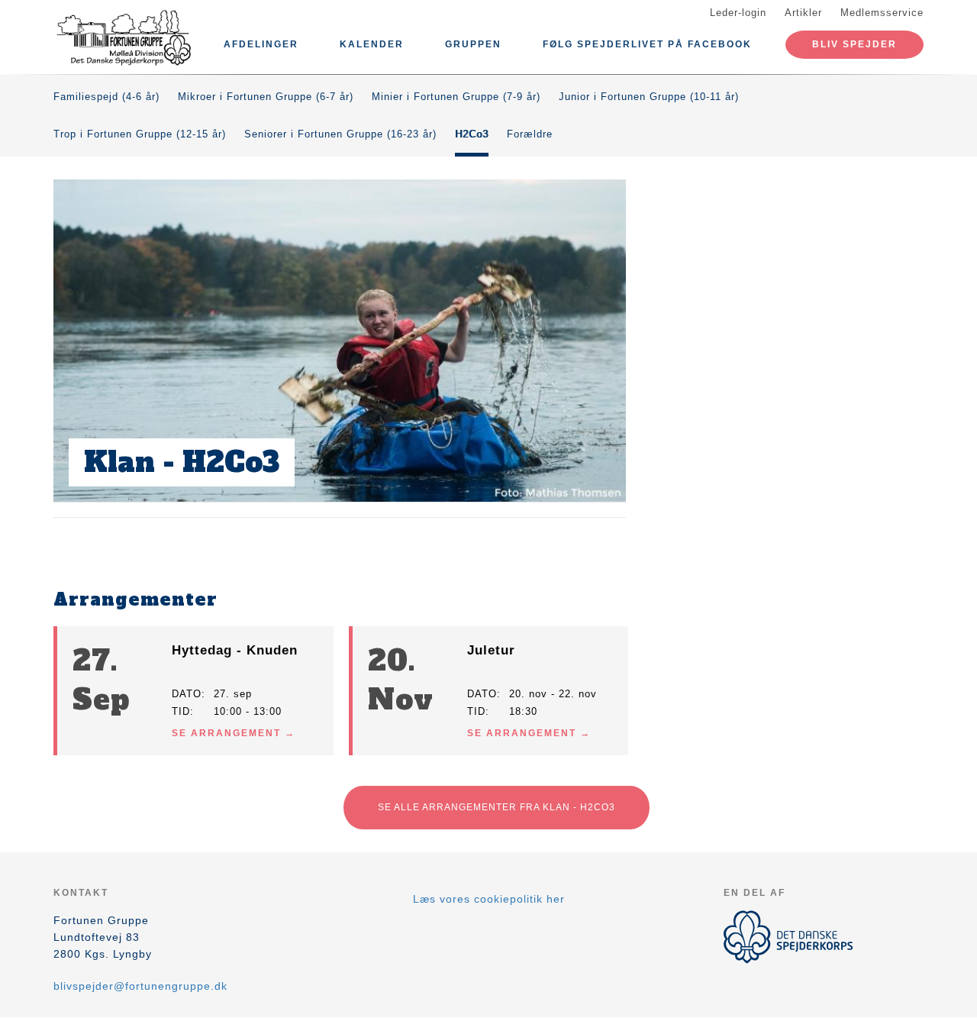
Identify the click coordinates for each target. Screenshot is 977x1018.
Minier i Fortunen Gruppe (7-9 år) (456, 96)
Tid (181, 711)
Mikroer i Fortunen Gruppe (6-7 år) (265, 96)
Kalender (372, 44)
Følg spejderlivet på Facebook (647, 44)
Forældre (530, 134)
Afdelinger (261, 44)
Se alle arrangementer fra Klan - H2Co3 (496, 807)
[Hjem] (122, 37)
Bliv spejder (854, 44)
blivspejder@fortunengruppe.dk (140, 986)
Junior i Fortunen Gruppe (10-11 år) (649, 96)
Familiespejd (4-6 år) (106, 96)
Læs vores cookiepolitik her (489, 899)
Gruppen (473, 44)
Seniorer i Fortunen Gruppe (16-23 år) (340, 134)
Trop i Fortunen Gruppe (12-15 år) (139, 134)
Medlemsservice (882, 12)
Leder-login (738, 12)
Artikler (803, 12)
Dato (187, 694)
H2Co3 (471, 134)
